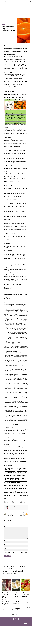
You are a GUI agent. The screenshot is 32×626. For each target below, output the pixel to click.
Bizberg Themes (18, 624)
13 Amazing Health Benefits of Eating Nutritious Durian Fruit (15, 597)
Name (5, 540)
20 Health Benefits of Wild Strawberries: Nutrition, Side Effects (6, 597)
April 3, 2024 (5, 613)
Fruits (3, 24)
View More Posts (12, 508)
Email (5, 544)
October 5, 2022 (5, 573)
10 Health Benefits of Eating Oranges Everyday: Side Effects (23, 501)
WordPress (26, 622)
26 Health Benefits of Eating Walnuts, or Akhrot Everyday (13, 567)
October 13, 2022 (25, 610)
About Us (7, 620)
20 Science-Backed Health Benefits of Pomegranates (25, 595)
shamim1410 (5, 34)
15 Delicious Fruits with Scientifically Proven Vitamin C (15, 501)
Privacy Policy (23, 620)
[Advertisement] (16, 9)
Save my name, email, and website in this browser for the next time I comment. (16, 553)
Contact (19, 620)
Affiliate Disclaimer (13, 620)
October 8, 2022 (11, 34)
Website (5, 548)
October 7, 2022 (15, 613)
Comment (5, 526)
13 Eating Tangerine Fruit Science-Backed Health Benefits (7, 501)
